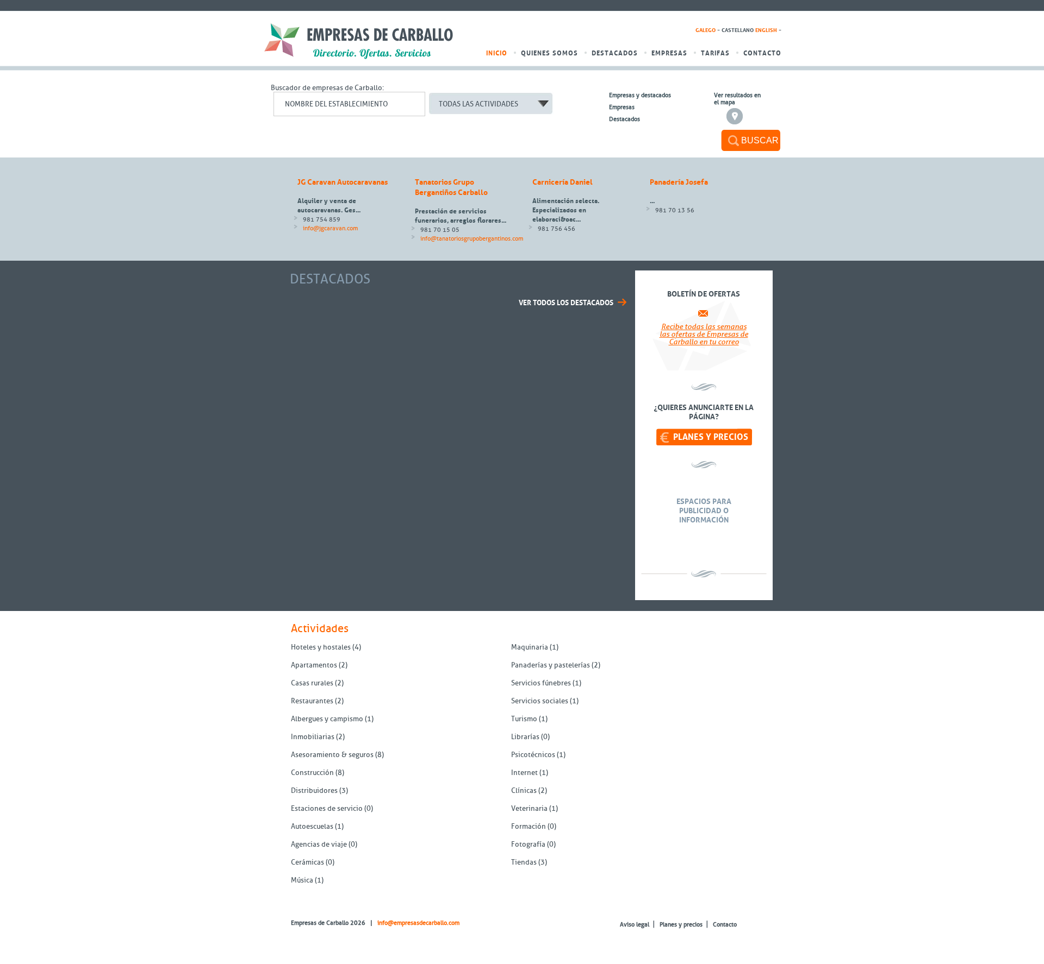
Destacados (615, 53)
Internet (524, 772)
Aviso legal (634, 924)
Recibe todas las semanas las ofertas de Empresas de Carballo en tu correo (704, 334)
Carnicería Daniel (562, 182)
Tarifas (715, 53)
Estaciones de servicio (327, 808)
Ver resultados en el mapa (737, 99)
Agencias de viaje (319, 844)
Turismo (524, 719)
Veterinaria (529, 808)
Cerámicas (307, 862)
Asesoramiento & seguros (332, 755)
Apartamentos (314, 665)
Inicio (496, 53)
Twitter (297, 935)
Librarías (525, 737)
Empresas (669, 53)
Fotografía (528, 844)
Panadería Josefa (679, 182)
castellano (738, 30)
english (766, 30)
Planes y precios (710, 437)
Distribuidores (314, 790)
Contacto (762, 53)
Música (302, 880)
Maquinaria (529, 647)
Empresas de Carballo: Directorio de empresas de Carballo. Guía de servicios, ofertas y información (358, 41)
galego (705, 30)
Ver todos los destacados (566, 303)
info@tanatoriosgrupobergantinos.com (471, 238)
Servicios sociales (539, 701)
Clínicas (524, 790)
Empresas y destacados (640, 95)
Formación (528, 826)
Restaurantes (313, 701)
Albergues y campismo (327, 719)
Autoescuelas (312, 826)
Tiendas (524, 862)
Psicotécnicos (533, 755)
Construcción (312, 772)
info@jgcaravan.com (330, 228)
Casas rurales (312, 683)
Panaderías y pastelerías (550, 665)
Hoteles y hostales (321, 647)
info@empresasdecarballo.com (418, 923)
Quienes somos (549, 53)
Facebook (313, 935)
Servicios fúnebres (541, 683)
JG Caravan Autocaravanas (342, 182)
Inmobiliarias (312, 737)
